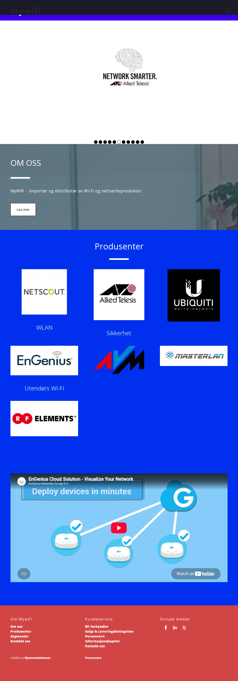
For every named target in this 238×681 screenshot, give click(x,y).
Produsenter (20, 631)
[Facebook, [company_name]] (165, 627)
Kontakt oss (20, 641)
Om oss (16, 626)
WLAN (44, 327)
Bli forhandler (97, 626)
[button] (23, 209)
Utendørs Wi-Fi (44, 388)
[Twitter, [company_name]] (184, 627)
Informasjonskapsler (102, 641)
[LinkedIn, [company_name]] (175, 627)
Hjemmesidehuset (37, 658)
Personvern (95, 636)
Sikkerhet (119, 333)
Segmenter (19, 636)
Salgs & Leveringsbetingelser (109, 631)
